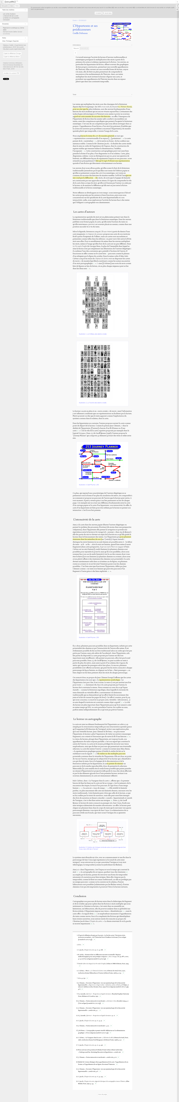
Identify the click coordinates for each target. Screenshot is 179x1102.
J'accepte (98, 13)
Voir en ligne (122, 937)
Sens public (5, 6)
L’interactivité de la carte (10, 16)
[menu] (2, 2)
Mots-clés (84, 48)
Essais (75, 20)
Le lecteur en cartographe (11, 18)
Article (17, 6)
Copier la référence (12, 53)
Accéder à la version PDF (11, 73)
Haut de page (102, 1094)
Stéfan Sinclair (17, 32)
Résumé (76, 48)
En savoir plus (107, 13)
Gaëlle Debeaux (80, 33)
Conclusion (6, 20)
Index (11, 6)
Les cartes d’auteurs (9, 14)
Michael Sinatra (8, 32)
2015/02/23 (82, 20)
